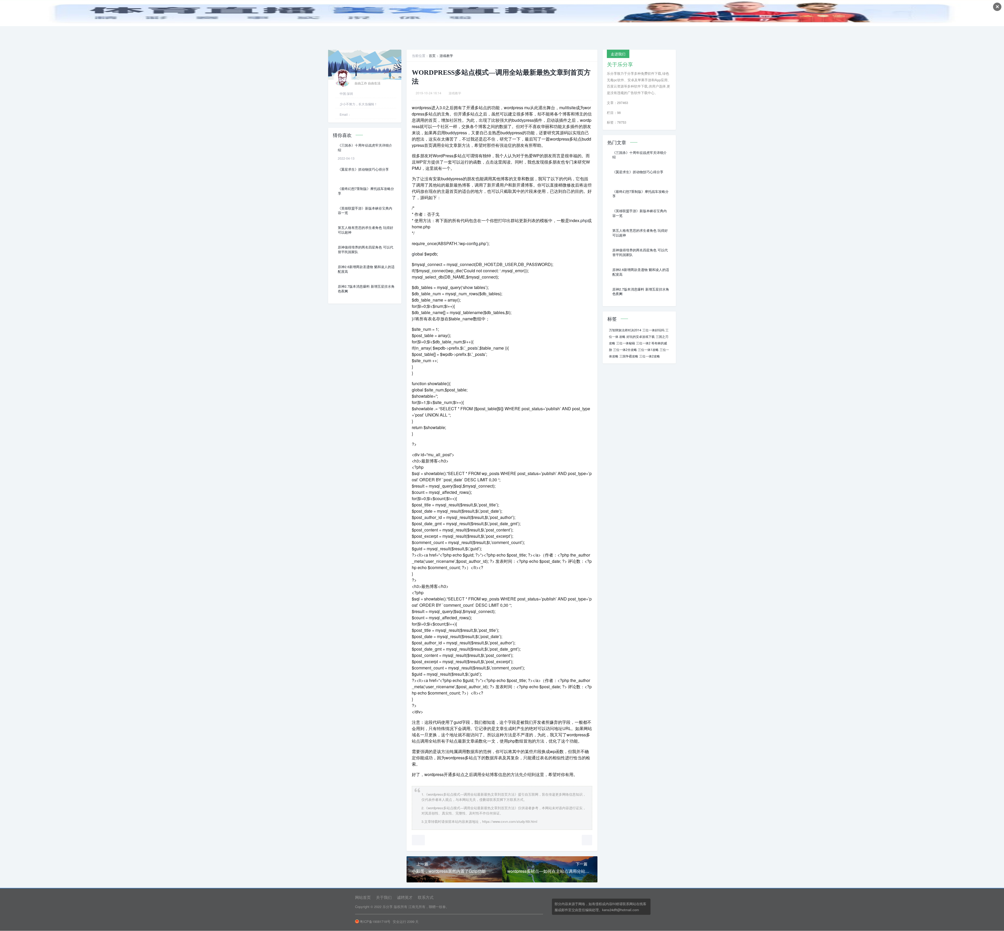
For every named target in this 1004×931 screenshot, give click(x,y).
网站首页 (363, 897)
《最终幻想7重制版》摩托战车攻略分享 (366, 191)
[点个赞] (418, 840)
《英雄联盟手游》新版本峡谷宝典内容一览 (365, 210)
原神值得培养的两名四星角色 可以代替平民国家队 (365, 249)
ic (440, 561)
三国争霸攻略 (628, 356)
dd (519, 120)
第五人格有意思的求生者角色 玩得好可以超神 (365, 230)
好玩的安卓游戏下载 (640, 336)
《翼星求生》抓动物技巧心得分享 (363, 169)
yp (524, 120)
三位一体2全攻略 (625, 349)
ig (477, 243)
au (426, 517)
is (569, 108)
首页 (432, 55)
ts (476, 348)
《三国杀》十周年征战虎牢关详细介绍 (365, 147)
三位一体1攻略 (648, 349)
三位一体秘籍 (625, 343)
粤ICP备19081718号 (375, 921)
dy (454, 133)
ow (470, 287)
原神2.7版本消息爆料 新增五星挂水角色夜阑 (366, 288)
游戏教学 (446, 55)
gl (413, 254)
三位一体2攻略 (649, 356)
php (583, 220)
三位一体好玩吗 (653, 330)
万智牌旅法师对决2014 (625, 330)
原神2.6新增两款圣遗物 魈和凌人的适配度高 (366, 269)
